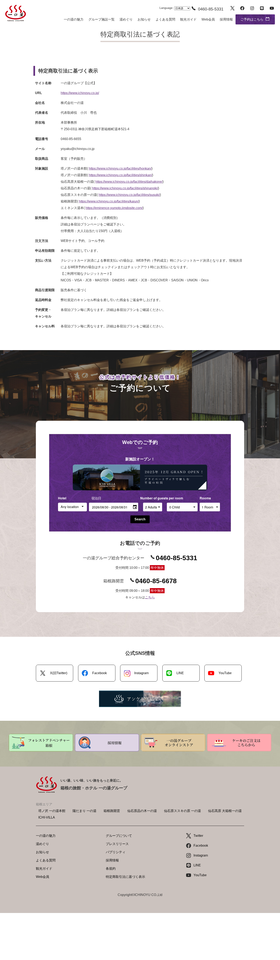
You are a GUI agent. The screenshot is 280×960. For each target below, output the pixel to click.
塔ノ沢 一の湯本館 (51, 811)
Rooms (205, 498)
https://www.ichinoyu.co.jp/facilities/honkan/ (120, 168)
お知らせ (144, 19)
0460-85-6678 (156, 581)
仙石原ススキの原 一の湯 (182, 811)
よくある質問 (165, 19)
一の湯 (15, 13)
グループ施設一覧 (101, 19)
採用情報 (226, 19)
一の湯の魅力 (73, 19)
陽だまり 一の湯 (84, 811)
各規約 (111, 868)
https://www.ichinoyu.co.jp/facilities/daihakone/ (129, 181)
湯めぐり (126, 19)
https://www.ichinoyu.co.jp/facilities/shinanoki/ (125, 188)
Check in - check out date (108, 498)
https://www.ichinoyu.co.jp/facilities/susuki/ (129, 195)
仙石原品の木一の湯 (142, 811)
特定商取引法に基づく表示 (125, 876)
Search (140, 519)
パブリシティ (115, 852)
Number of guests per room (152, 498)
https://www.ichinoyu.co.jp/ (80, 93)
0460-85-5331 (176, 558)
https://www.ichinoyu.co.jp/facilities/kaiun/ (109, 201)
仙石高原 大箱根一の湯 (225, 811)
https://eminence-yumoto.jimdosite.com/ (114, 208)
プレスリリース (117, 844)
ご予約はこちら (251, 19)
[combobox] (72, 507)
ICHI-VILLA (46, 817)
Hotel (62, 498)
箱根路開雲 (112, 811)
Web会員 (208, 19)
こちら (150, 597)
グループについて (119, 835)
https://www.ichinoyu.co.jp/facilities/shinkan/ (120, 175)
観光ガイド (188, 19)
